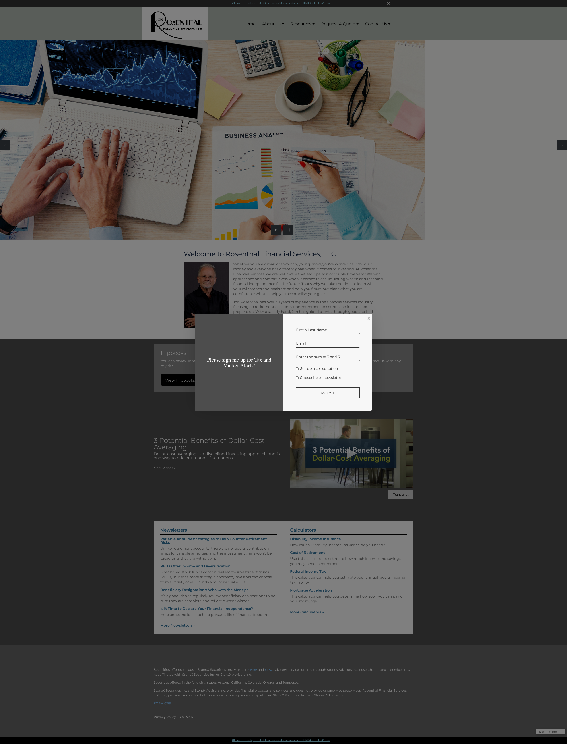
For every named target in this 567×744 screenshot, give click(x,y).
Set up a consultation (319, 368)
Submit (328, 393)
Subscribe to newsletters (322, 378)
